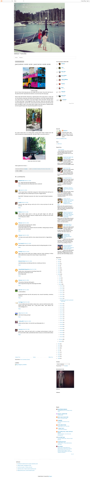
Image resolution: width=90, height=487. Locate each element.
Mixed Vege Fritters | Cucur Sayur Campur (67, 225)
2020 (59, 272)
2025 (59, 261)
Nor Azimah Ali (21, 243)
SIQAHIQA (20, 251)
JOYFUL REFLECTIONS (62, 425)
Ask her (20, 57)
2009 (59, 356)
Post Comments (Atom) (25, 359)
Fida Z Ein (20, 289)
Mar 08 (61, 324)
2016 (59, 274)
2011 (59, 352)
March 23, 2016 (28, 180)
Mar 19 (61, 307)
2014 (59, 346)
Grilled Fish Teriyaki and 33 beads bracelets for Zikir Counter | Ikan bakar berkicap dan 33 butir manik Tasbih (68, 215)
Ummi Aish (63, 95)
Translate (66, 365)
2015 (59, 343)
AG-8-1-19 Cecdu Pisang (62, 418)
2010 (59, 354)
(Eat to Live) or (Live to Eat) (63, 417)
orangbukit (60, 420)
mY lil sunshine (61, 149)
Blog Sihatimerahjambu (62, 409)
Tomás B (63, 63)
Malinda (20, 212)
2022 (59, 268)
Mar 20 (61, 305)
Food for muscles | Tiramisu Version (24, 467)
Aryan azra (20, 329)
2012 (59, 350)
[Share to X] (19, 171)
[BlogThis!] (17, 171)
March (60, 284)
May (60, 280)
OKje (19, 190)
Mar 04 (61, 330)
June (60, 278)
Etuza (62, 87)
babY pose (60, 143)
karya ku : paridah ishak (62, 413)
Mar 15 (61, 316)
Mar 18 (61, 310)
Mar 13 (61, 318)
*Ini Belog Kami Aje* (62, 441)
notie (62, 67)
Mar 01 (61, 336)
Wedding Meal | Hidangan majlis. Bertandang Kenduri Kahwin (67, 236)
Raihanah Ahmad (21, 261)
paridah (20, 202)
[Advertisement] (73, 116)
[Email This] (16, 171)
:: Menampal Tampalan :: (63, 429)
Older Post (51, 357)
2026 (59, 259)
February (61, 339)
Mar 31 (61, 286)
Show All (72, 454)
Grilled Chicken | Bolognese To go (24, 465)
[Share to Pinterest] (21, 171)
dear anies (63, 71)
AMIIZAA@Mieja (64, 79)
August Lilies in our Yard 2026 (63, 426)
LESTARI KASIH (60, 415)
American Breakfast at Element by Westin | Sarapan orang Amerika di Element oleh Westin (68, 247)
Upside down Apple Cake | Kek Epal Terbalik (68, 158)
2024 (59, 263)
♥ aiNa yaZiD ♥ (21, 321)
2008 (59, 358)
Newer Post (17, 357)
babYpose (65, 130)
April (60, 282)
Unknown (20, 222)
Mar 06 (61, 326)
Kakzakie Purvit (21, 180)
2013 (59, 348)
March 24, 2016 (26, 329)
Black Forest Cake (66, 168)
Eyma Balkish (64, 75)
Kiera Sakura (60, 446)
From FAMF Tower (61, 437)
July (60, 276)
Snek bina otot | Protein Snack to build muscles (26, 468)
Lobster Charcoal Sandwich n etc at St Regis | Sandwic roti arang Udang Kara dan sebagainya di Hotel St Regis (66, 201)
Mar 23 (61, 298)
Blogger (50, 476)
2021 (59, 270)
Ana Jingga (20, 302)
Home (16, 57)
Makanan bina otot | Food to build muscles (26, 470)
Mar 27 (61, 292)
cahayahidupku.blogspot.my (24, 269)
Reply (19, 185)
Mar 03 (61, 332)
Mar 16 (61, 314)
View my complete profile (61, 138)
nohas (19, 313)
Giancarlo (63, 91)
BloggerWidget (71, 103)
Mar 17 (61, 312)
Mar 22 (61, 303)
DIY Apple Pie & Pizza (67, 178)
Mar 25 (61, 294)
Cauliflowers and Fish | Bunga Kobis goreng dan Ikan (68, 189)
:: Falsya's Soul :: (61, 428)
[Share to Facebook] (20, 171)
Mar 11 (61, 320)
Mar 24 (61, 296)
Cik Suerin (64, 99)
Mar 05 (61, 328)
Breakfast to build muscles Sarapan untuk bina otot (27, 463)
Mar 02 (61, 334)
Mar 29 (61, 290)
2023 (59, 265)
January (60, 341)
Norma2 (63, 83)
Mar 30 (61, 288)
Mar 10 (61, 322)
